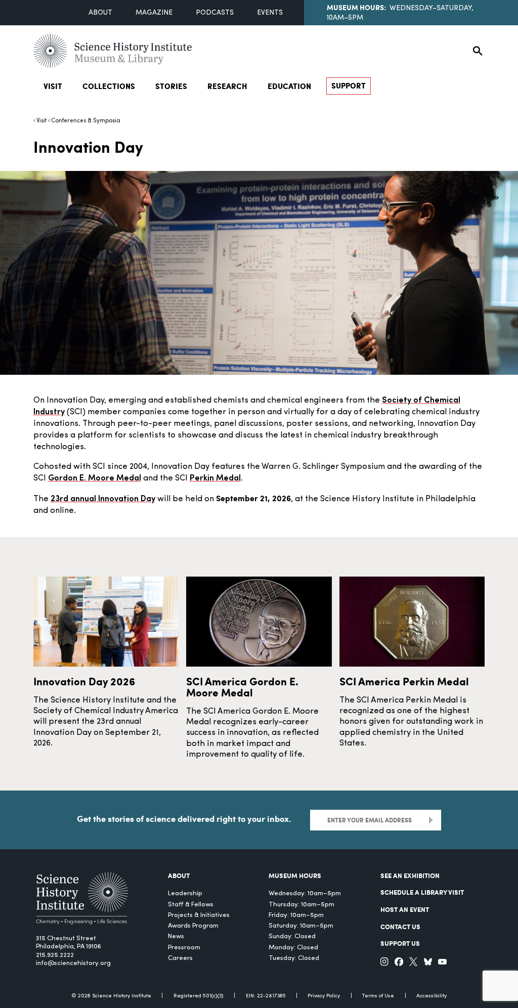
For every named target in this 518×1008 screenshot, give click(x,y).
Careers (180, 958)
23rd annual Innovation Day (103, 499)
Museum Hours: (356, 7)
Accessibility (431, 996)
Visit (53, 86)
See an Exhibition (410, 875)
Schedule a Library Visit (422, 892)
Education (289, 86)
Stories (171, 86)
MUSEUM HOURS (295, 875)
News (176, 936)
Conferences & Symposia (85, 121)
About (100, 13)
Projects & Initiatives (199, 915)
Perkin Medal (215, 478)
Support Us (400, 943)
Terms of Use (378, 996)
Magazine (154, 13)
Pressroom (184, 947)
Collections (108, 86)
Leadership (185, 893)
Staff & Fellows (190, 904)
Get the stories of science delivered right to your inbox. (184, 818)
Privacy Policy (324, 996)
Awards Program (193, 926)
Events (270, 13)
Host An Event (404, 909)
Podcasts (215, 13)
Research (227, 86)
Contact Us (400, 926)
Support (348, 85)
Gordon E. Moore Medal (94, 478)
